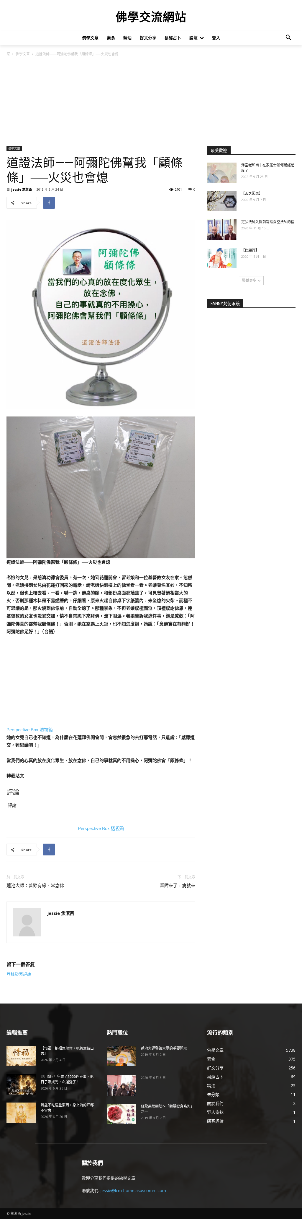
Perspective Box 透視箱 (29, 729)
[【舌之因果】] (222, 201)
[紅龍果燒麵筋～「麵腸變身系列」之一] (121, 1114)
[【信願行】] (222, 258)
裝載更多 (249, 280)
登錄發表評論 (18, 974)
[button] (288, 38)
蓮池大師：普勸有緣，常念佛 (35, 885)
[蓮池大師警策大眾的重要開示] (121, 1056)
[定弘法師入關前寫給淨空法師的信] (222, 229)
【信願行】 (250, 250)
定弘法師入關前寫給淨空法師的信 (267, 222)
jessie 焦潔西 (21, 189)
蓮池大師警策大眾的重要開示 (164, 1048)
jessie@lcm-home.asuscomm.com (133, 1190)
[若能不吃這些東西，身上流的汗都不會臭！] (21, 1113)
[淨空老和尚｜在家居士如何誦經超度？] (222, 173)
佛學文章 (23, 53)
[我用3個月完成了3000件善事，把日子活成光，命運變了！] (21, 1084)
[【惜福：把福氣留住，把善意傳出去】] (21, 1056)
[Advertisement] (151, 101)
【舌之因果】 (251, 194)
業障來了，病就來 (177, 885)
